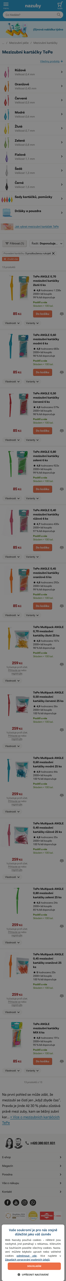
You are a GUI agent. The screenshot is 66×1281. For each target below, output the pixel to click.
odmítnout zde (27, 1255)
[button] (33, 1275)
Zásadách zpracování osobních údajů (27, 1259)
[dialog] (33, 1253)
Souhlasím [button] (34, 1266)
